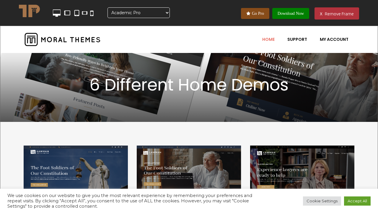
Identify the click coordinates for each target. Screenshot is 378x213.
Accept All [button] (357, 201)
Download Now (291, 13)
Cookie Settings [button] (322, 201)
